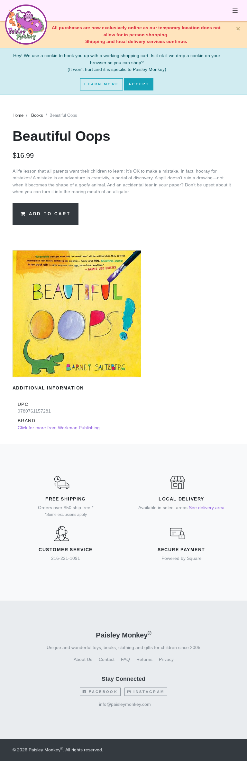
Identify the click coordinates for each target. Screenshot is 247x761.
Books (37, 115)
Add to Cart (50, 214)
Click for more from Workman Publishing (59, 427)
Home (18, 115)
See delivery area (206, 507)
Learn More (101, 84)
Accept (138, 84)
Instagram (148, 692)
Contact (106, 659)
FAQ (125, 659)
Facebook (102, 692)
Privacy (166, 659)
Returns (144, 659)
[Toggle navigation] (235, 10)
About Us (83, 659)
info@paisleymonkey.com (125, 704)
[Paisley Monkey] (26, 11)
